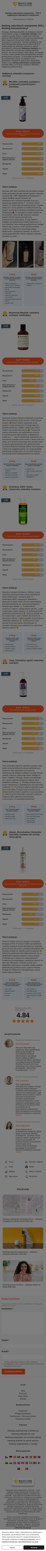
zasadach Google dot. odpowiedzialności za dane (20, 1542)
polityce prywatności (27, 1539)
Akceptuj (34, 1547)
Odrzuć (12, 1547)
